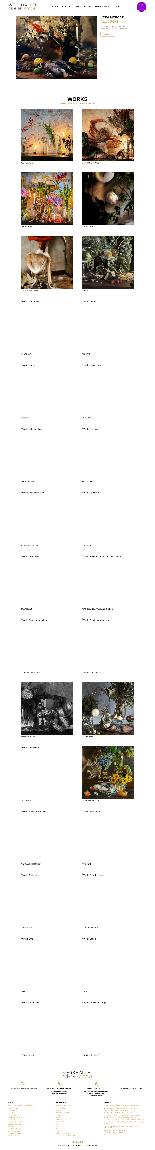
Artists (55, 7)
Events (87, 7)
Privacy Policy (91, 1146)
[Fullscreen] (18, 18)
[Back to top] (77, 1074)
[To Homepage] (23, 6)
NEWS (106, 1102)
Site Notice (79, 1146)
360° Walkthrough (103, 7)
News (78, 7)
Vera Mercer (112, 17)
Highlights (67, 7)
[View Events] (141, 7)
